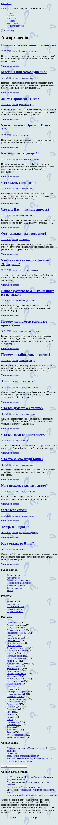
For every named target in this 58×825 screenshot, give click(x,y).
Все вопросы (13, 604)
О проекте (12, 13)
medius (15, 51)
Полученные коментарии (19, 580)
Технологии (12, 729)
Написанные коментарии (19, 583)
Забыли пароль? (14, 588)
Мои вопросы (13, 578)
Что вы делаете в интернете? (23, 434)
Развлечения (13, 709)
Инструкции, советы (29, 159)
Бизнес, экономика (16, 625)
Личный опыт (13, 671)
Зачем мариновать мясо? (20, 99)
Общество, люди (27, 78)
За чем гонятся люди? (31, 787)
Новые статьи (13, 689)
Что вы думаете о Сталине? (22, 408)
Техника (11, 727)
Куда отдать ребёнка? (17, 543)
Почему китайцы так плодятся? (25, 354)
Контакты (11, 18)
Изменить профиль (16, 585)
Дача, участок (13, 635)
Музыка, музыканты (16, 678)
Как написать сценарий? (20, 153)
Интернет (23, 135)
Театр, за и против (15, 527)
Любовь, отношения (16, 673)
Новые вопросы (14, 609)
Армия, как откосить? (18, 381)
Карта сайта (12, 23)
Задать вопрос (13, 575)
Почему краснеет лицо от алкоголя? (28, 45)
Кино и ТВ (12, 661)
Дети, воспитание (15, 643)
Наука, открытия (15, 681)
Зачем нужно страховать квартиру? (23, 756)
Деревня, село (13, 640)
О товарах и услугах (16, 691)
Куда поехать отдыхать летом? (24, 485)
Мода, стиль (12, 676)
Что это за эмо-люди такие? (22, 459)
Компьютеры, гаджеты (30, 331)
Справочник (13, 753)
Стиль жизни (13, 722)
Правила (11, 15)
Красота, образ (14, 666)
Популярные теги (15, 26)
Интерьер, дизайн (15, 656)
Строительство (14, 724)
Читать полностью (10, 66)
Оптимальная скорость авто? (23, 233)
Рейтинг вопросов (15, 606)
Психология (12, 704)
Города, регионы (27, 491)
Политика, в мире (27, 414)
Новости (11, 21)
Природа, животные (16, 699)
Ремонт (10, 712)
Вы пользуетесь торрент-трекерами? (39, 795)
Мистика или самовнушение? (24, 72)
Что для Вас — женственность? (25, 209)
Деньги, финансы (15, 638)
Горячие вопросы (15, 611)
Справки (11, 717)
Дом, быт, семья (14, 645)
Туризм (10, 732)
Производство (13, 701)
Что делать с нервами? (18, 182)
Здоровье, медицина (28, 51)
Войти (10, 590)
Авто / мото (24, 239)
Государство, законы (28, 387)
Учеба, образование (16, 735)
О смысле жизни (14, 510)
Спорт (22, 549)
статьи (10, 719)
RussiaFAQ (6, 3)
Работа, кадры (13, 707)
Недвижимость (14, 684)
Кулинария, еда (26, 104)
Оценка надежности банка (19, 761)
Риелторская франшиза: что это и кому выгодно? (30, 758)
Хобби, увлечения (27, 300)
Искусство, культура (28, 270)
